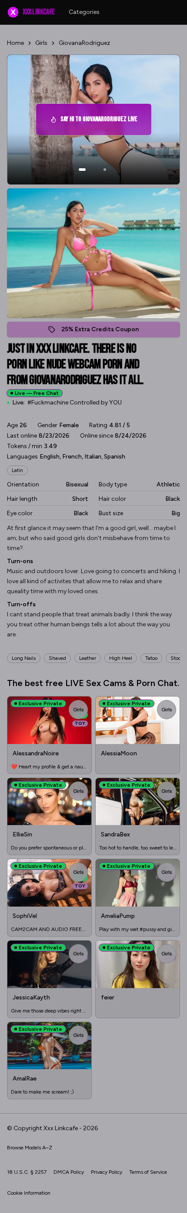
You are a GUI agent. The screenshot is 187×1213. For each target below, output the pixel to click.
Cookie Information (28, 1193)
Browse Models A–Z (29, 1148)
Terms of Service (148, 1172)
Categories (84, 12)
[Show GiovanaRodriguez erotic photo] (82, 169)
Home (15, 43)
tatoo (151, 658)
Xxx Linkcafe (32, 12)
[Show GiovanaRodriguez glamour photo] (104, 169)
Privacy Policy (106, 1172)
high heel (120, 658)
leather (87, 658)
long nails (24, 658)
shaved (57, 658)
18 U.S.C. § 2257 (27, 1172)
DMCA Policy (68, 1172)
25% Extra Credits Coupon (104, 331)
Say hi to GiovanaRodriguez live (100, 122)
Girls (41, 43)
